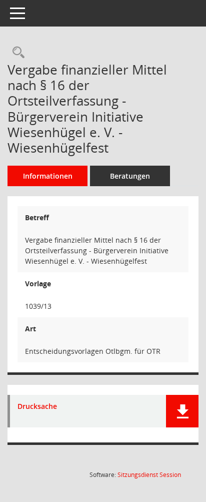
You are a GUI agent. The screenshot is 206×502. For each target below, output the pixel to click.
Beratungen (130, 176)
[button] (182, 411)
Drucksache (37, 406)
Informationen (47, 176)
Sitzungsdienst (149, 474)
